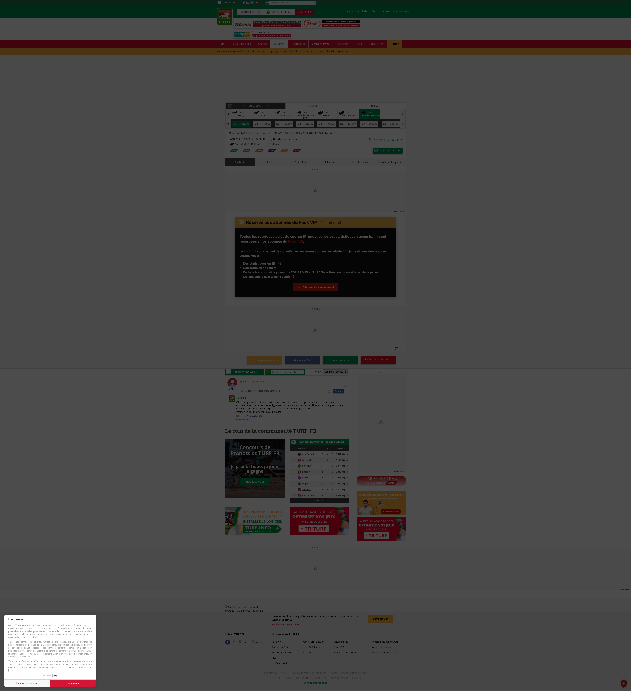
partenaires (24, 625)
